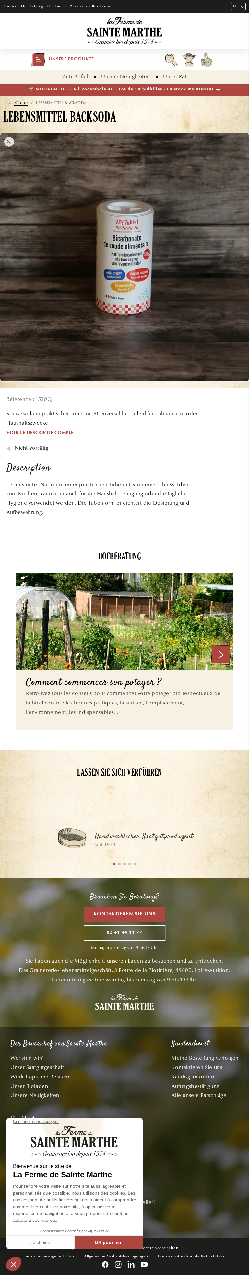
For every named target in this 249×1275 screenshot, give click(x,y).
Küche (21, 103)
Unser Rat (174, 76)
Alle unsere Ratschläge (199, 1095)
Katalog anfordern (194, 1077)
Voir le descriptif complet (41, 433)
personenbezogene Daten (49, 1256)
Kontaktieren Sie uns (125, 914)
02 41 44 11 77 (124, 932)
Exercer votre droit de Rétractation (191, 1256)
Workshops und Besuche (40, 1077)
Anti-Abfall (76, 76)
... (4, 103)
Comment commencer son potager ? (93, 683)
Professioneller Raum (90, 6)
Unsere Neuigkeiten (125, 76)
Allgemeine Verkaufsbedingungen (116, 1256)
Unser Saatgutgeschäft (37, 1067)
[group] (124, 841)
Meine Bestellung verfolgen (205, 1058)
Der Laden (56, 6)
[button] (62, 60)
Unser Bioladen (29, 1086)
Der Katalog (32, 6)
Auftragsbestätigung (195, 1086)
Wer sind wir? (26, 1058)
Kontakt (10, 6)
